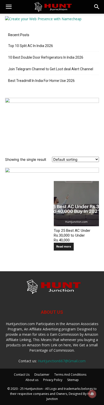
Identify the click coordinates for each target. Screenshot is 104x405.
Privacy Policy (52, 380)
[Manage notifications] (92, 394)
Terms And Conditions (70, 374)
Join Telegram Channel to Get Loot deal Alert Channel (50, 69)
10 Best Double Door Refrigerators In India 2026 (45, 57)
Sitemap (73, 380)
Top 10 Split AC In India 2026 (30, 46)
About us (31, 380)
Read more (63, 246)
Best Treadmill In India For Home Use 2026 (41, 81)
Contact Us (22, 374)
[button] (9, 7)
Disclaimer (41, 374)
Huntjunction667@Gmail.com (62, 360)
